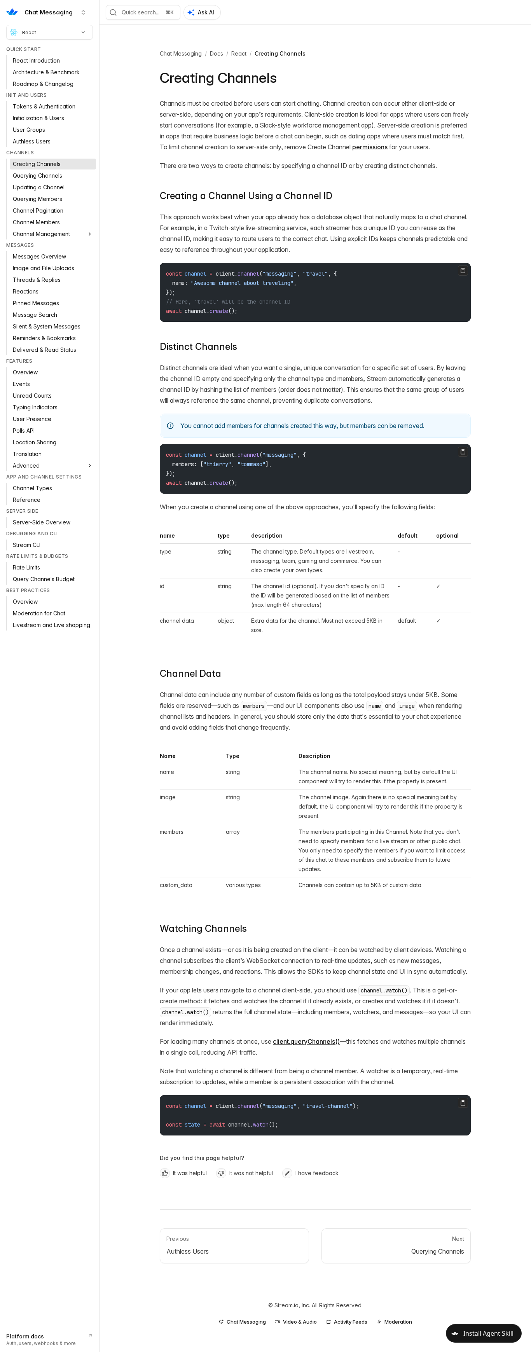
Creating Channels (280, 53)
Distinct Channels (198, 346)
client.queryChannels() (306, 1041)
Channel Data (190, 673)
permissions (370, 147)
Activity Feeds (350, 1322)
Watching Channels (203, 928)
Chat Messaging (181, 53)
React (29, 32)
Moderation (398, 1322)
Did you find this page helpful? (202, 1158)
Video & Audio (300, 1322)
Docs (216, 53)
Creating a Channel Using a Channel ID (246, 195)
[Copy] (463, 270)
